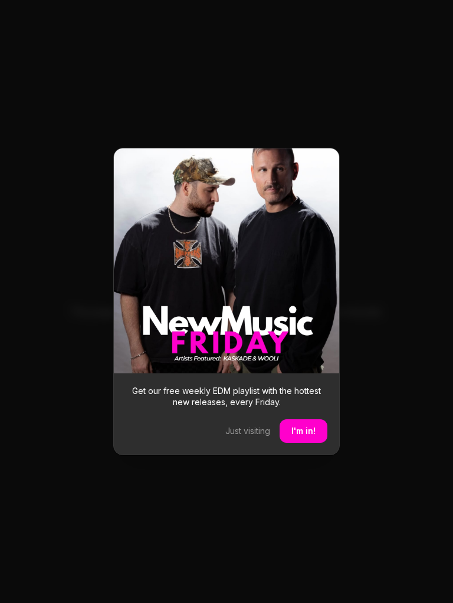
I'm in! (303, 431)
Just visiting (247, 431)
